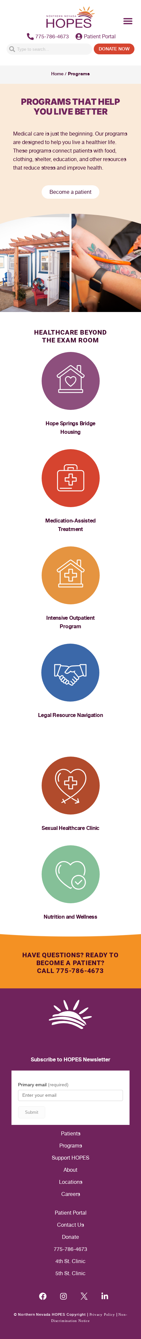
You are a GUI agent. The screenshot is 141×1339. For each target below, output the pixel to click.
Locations (70, 1182)
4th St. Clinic (70, 1261)
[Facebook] (43, 1296)
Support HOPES (70, 1158)
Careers (70, 1194)
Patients (70, 1133)
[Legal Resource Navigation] (70, 673)
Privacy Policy (102, 1314)
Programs (70, 1146)
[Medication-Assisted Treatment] (71, 478)
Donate (70, 1237)
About (70, 1170)
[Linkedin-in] (105, 1296)
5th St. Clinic (70, 1273)
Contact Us (70, 1225)
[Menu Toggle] (127, 21)
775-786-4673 (70, 1249)
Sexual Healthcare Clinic (70, 828)
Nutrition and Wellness (70, 916)
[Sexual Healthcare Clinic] (71, 786)
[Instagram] (63, 1296)
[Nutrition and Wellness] (71, 874)
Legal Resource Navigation (70, 715)
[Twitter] (84, 1296)
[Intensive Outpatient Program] (71, 575)
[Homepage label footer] (70, 1014)
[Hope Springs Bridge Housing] (71, 381)
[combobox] (49, 49)
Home (57, 73)
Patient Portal (71, 1213)
